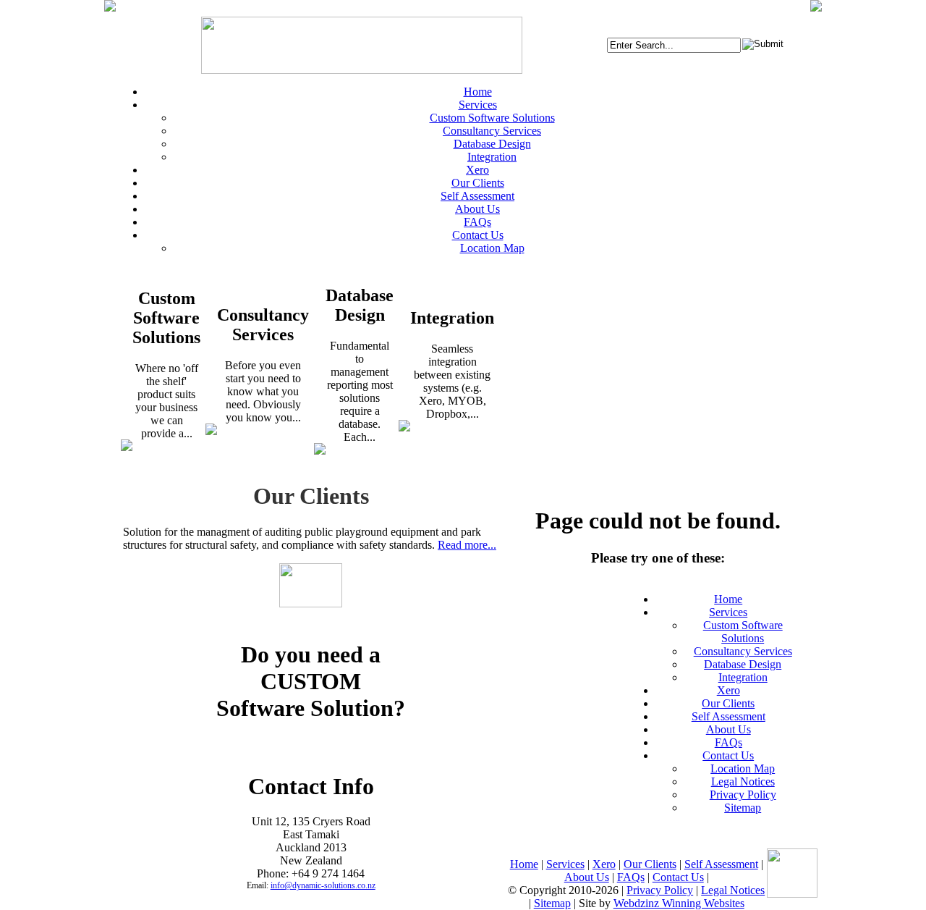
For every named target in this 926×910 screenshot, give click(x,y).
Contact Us (728, 755)
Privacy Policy (743, 794)
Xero (728, 690)
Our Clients (728, 703)
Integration (743, 677)
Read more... (467, 545)
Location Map (742, 768)
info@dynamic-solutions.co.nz (323, 885)
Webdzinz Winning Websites (678, 903)
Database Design (742, 664)
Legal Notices (743, 781)
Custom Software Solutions (743, 631)
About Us (728, 729)
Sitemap (742, 807)
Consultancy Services (743, 651)
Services (728, 612)
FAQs (728, 742)
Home (728, 599)
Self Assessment (728, 716)
